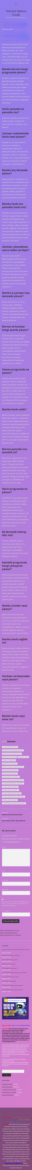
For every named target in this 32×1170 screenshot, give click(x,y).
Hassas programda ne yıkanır (10, 786)
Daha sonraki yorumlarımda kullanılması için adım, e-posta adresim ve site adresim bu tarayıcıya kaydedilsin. (16, 903)
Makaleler (11, 741)
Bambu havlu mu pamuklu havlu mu (12, 753)
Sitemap (18, 935)
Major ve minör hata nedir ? (8, 964)
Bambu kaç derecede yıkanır (10, 770)
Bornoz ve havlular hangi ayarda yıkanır (13, 780)
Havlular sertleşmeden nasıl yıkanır (11, 793)
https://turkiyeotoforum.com (9, 930)
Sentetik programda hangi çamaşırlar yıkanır (14, 803)
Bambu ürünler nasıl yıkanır (10, 773)
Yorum (4, 847)
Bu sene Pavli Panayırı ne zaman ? (10, 977)
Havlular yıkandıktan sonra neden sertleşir (13, 796)
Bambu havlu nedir (23, 757)
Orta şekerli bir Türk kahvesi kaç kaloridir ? (12, 989)
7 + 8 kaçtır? (6, 911)
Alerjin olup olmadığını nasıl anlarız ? (11, 955)
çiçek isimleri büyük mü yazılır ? (10, 959)
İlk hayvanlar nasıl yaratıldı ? (9, 981)
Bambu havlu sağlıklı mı (9, 760)
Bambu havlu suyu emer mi (9, 763)
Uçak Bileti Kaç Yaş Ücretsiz (9, 1089)
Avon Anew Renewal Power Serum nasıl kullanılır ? (14, 972)
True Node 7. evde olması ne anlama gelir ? (12, 985)
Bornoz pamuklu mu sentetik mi (11, 776)
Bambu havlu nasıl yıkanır (9, 757)
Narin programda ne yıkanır (10, 800)
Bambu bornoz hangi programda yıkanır (13, 750)
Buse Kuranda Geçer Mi (8, 1095)
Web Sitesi (5, 889)
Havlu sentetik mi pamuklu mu (10, 790)
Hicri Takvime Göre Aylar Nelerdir (13, 821)
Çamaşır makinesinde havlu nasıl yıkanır (13, 783)
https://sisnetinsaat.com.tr (9, 933)
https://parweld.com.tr (7, 935)
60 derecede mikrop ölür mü (10, 747)
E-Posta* (5, 880)
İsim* (3, 871)
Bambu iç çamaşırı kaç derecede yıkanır (13, 767)
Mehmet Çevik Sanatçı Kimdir (12, 815)
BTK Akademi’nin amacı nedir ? (9, 968)
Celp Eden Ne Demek (7, 1084)
